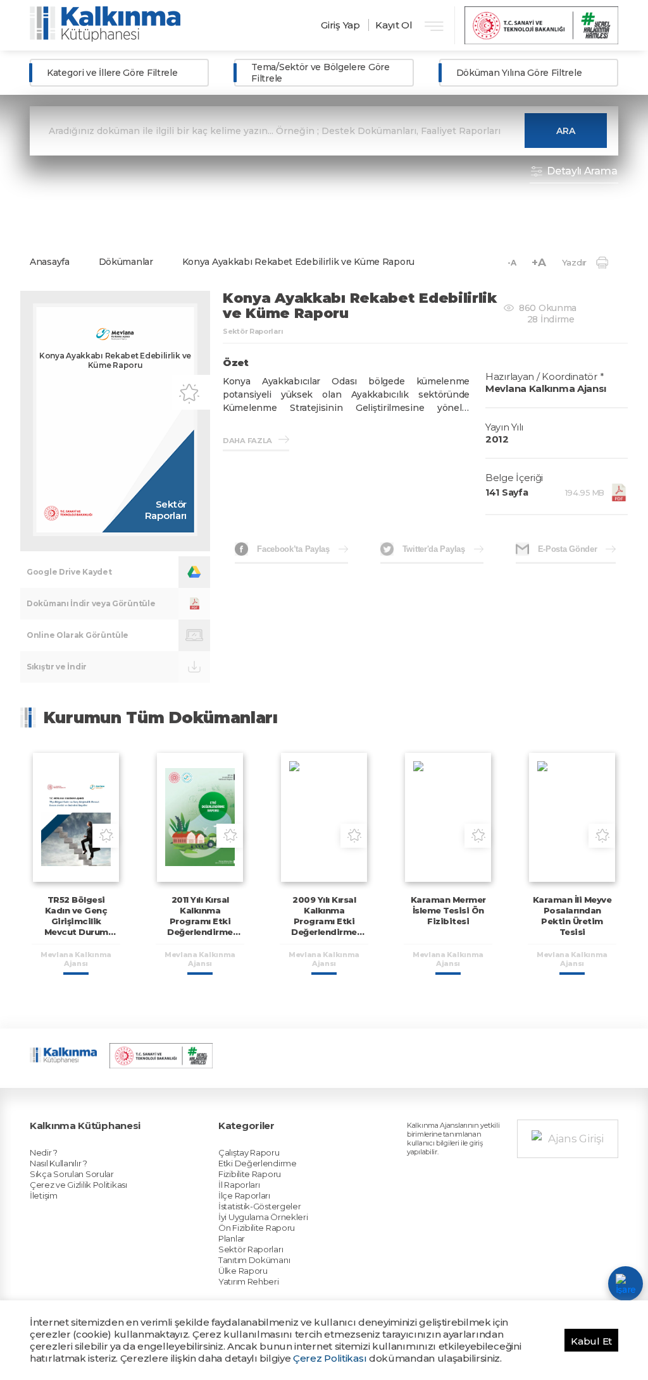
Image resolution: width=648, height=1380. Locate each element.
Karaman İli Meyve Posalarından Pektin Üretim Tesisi (572, 916)
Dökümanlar (126, 261)
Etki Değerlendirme (257, 1163)
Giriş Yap (340, 25)
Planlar (231, 1238)
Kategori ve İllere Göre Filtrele (112, 72)
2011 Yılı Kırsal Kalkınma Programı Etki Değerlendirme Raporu (200, 921)
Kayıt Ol (394, 25)
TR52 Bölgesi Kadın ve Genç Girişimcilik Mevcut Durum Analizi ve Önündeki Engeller (75, 926)
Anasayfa (50, 261)
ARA (565, 131)
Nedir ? (44, 1152)
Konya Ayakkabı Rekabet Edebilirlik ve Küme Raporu (298, 261)
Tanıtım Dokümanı (254, 1260)
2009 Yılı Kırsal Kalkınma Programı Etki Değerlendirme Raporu (324, 921)
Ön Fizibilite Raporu (256, 1228)
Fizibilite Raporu (249, 1174)
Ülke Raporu (243, 1271)
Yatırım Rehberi (248, 1281)
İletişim (44, 1195)
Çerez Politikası (329, 1358)
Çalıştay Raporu (249, 1152)
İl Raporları (238, 1185)
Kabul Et (591, 1341)
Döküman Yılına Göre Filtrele (519, 72)
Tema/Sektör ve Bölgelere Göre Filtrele (320, 72)
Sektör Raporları (250, 1249)
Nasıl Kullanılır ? (58, 1163)
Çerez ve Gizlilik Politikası (78, 1185)
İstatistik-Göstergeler (259, 1206)
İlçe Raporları (244, 1195)
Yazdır (574, 262)
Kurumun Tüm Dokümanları (161, 717)
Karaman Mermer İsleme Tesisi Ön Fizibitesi (448, 910)
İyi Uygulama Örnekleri (263, 1217)
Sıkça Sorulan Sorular (72, 1174)
